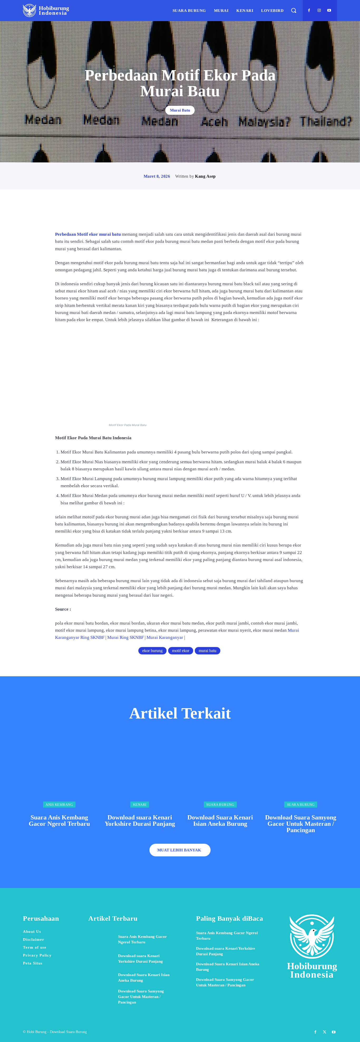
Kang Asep (205, 176)
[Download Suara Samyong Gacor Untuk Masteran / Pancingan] (301, 771)
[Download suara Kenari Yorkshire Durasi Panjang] (140, 771)
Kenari (140, 805)
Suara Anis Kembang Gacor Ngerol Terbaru (59, 820)
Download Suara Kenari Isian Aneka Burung (220, 820)
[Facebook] (309, 10)
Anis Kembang (59, 805)
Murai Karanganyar (165, 637)
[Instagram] (319, 10)
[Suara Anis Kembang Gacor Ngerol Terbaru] (59, 771)
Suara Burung (220, 805)
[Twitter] (174, 215)
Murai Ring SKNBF (125, 637)
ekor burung (152, 650)
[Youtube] (329, 10)
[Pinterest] (186, 215)
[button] (293, 10)
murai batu (207, 650)
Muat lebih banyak (179, 850)
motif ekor (180, 650)
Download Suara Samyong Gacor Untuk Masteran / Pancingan (300, 823)
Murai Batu (180, 110)
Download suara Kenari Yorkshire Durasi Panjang (140, 820)
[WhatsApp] (198, 215)
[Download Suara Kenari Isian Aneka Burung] (220, 771)
